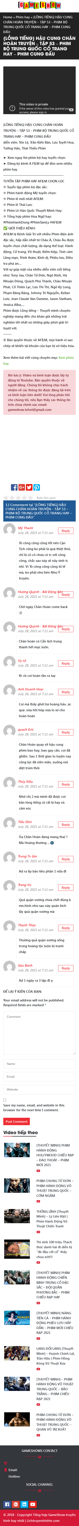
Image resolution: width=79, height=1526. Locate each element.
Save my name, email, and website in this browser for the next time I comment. (33, 1107)
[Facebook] (7, 1504)
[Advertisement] (39, 451)
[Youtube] (33, 1504)
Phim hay (23, 17)
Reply (66, 530)
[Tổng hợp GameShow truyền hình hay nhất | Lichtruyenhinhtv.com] (39, 5)
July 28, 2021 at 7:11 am (35, 532)
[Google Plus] (16, 1504)
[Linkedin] (24, 1504)
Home (7, 17)
